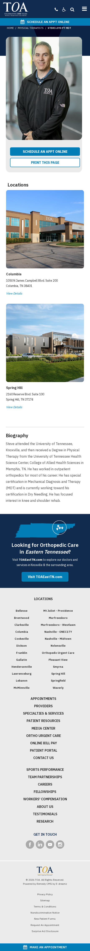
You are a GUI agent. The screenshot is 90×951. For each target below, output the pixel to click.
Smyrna (58, 667)
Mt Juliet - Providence (58, 611)
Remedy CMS (44, 883)
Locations (43, 599)
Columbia (21, 632)
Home (10, 28)
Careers (45, 784)
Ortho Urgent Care (43, 736)
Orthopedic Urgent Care (58, 653)
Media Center (43, 728)
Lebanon (21, 680)
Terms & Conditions (45, 906)
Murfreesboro (58, 618)
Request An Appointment (45, 925)
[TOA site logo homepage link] (15, 9)
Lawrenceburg (21, 673)
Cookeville (22, 639)
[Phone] (56, 9)
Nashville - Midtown (58, 639)
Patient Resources (43, 721)
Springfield (58, 680)
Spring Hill (58, 673)
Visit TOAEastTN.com (45, 577)
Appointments (43, 699)
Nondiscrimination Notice (45, 912)
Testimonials (45, 814)
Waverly (58, 688)
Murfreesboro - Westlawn (58, 625)
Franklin (21, 653)
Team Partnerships (45, 777)
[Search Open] (71, 9)
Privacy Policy (45, 894)
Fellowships (45, 792)
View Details (14, 293)
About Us (45, 806)
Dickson (21, 645)
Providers (43, 706)
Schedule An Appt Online (46, 22)
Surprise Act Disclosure (45, 931)
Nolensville (58, 645)
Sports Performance (45, 769)
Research (45, 821)
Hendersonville (22, 667)
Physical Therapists (31, 28)
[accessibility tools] (62, 9)
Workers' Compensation (45, 799)
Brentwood (21, 618)
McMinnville (22, 688)
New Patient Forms (45, 918)
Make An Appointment (47, 947)
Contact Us (43, 758)
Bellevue (21, 611)
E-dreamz (61, 883)
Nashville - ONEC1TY (58, 632)
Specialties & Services (43, 713)
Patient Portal (43, 750)
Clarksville (21, 625)
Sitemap (45, 900)
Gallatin (21, 660)
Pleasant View (58, 660)
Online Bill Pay (43, 743)
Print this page (45, 162)
